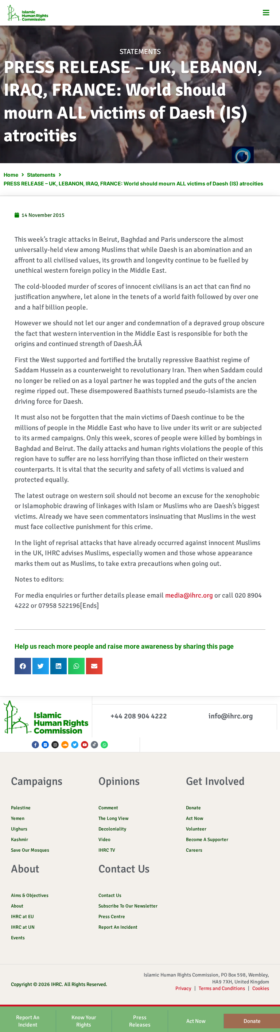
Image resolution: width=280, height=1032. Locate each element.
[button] (266, 13)
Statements (140, 51)
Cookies (260, 988)
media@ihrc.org (189, 595)
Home (11, 175)
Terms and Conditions (222, 988)
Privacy (183, 988)
